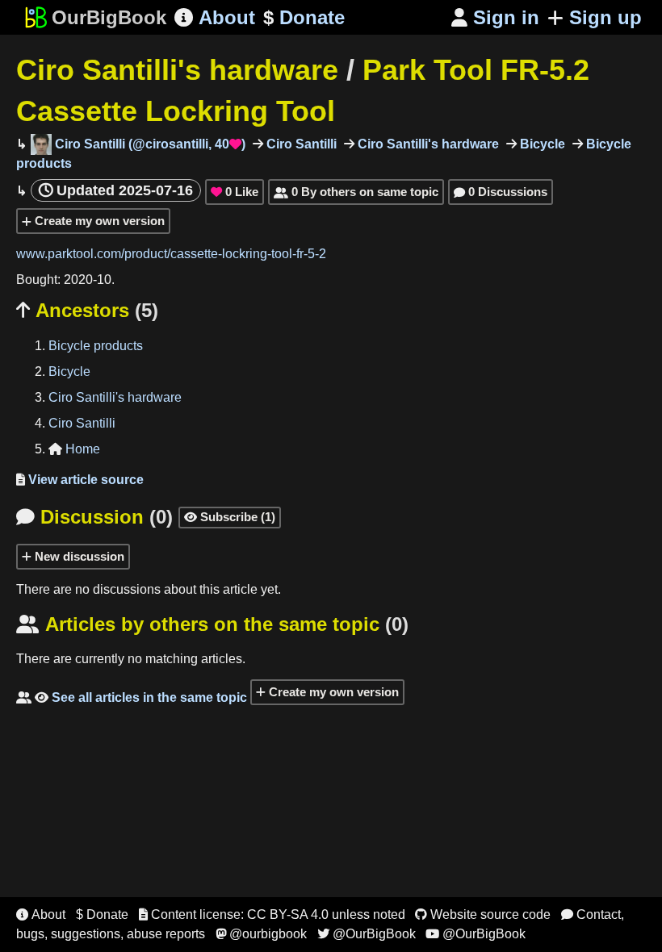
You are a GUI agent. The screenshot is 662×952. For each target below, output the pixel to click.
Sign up (605, 17)
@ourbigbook (261, 934)
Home (74, 449)
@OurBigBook (366, 934)
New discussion (77, 556)
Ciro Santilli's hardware (177, 69)
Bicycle (541, 144)
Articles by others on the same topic (212, 624)
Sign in (495, 17)
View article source (80, 479)
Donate (304, 17)
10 (104, 279)
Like (234, 191)
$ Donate (102, 914)
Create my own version (98, 221)
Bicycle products (95, 346)
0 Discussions (500, 191)
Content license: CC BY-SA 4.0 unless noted (272, 914)
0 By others (356, 191)
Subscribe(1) (229, 517)
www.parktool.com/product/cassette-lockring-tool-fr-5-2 (171, 254)
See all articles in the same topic (131, 697)
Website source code (483, 914)
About (214, 17)
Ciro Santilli (300, 144)
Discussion (94, 517)
